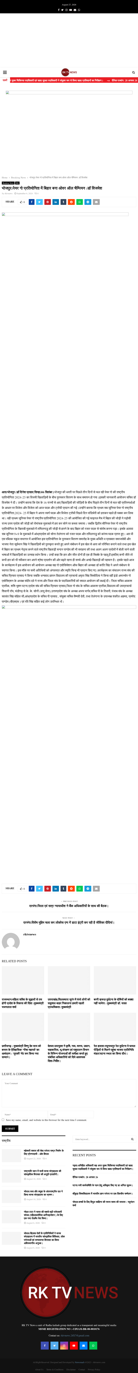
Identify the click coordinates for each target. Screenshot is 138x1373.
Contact (82, 1369)
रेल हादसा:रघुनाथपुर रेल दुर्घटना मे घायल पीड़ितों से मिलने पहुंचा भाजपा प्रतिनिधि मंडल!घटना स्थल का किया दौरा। (114, 1049)
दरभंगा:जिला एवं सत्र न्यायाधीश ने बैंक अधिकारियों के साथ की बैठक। (69, 906)
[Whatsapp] (93, 1346)
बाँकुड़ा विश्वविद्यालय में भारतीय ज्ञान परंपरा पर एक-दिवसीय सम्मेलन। (103, 1193)
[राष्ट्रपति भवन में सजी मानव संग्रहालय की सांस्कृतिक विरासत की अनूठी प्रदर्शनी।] (11, 1176)
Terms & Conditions (55, 1369)
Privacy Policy (94, 1369)
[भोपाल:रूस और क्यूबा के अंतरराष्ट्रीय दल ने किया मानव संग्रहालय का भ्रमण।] (11, 1196)
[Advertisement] (69, 40)
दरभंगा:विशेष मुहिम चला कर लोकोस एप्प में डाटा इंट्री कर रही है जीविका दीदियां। (69, 922)
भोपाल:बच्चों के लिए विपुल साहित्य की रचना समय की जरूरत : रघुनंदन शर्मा (103, 1203)
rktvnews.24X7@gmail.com (75, 1335)
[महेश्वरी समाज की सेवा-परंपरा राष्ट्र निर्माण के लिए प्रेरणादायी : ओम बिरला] (11, 1155)
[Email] (84, 1346)
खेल (17, 183)
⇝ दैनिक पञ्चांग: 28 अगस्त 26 (110, 80)
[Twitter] (54, 1346)
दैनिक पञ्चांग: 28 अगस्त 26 (85, 1177)
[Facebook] (45, 1346)
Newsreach (79, 1362)
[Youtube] (74, 1346)
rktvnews (9, 193)
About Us (39, 1369)
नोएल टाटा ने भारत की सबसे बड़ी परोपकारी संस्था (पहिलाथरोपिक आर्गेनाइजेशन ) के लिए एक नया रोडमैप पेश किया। (43, 1215)
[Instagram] (64, 1346)
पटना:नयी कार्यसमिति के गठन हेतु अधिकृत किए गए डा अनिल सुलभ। (103, 1185)
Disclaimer (71, 1369)
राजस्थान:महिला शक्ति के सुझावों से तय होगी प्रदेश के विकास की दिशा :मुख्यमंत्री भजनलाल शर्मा (23, 1003)
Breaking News (8, 183)
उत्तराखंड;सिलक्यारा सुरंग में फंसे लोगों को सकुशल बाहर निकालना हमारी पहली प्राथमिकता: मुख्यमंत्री (69, 1003)
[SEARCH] (132, 1139)
